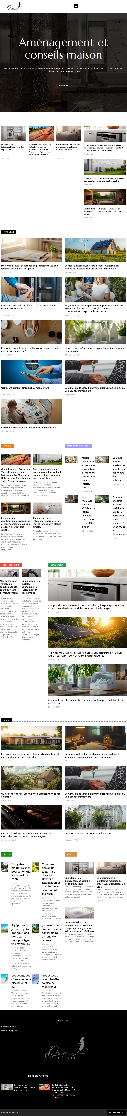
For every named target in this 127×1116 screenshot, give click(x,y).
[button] (76, 6)
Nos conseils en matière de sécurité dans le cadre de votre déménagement (9, 587)
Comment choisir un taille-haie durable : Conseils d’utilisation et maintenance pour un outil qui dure (51, 879)
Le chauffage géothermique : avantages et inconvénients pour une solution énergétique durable (102, 211)
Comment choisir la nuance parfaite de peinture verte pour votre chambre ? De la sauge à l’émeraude (118, 515)
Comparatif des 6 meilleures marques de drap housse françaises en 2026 (68, 147)
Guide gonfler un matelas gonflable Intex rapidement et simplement (31, 587)
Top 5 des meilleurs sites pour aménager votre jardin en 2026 (21, 872)
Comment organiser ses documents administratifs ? (29, 427)
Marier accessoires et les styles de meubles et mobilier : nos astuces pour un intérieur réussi (88, 473)
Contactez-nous (8, 1026)
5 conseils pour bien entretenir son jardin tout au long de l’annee (52, 933)
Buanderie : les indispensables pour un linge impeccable (13, 147)
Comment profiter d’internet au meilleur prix (25, 388)
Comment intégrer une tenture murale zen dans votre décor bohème (119, 469)
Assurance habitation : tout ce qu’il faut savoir (89, 833)
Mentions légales (9, 1030)
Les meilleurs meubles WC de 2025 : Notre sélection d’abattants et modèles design (88, 512)
